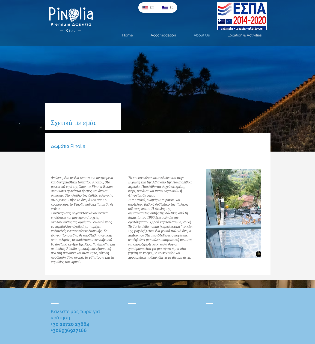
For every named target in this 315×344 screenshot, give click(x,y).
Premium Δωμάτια (71, 24)
